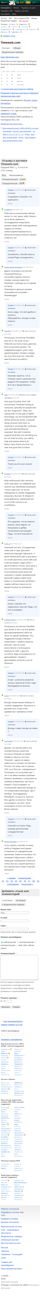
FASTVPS (14, 27)
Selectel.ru (15, 32)
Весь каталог (23, 21)
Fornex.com (4, 1139)
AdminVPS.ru (5, 1118)
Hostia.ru (4, 1060)
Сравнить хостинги (22, 11)
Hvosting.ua (4, 1093)
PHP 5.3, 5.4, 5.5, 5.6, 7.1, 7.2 (13, 134)
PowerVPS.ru (18, 1122)
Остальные (18, 1075)
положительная (26, 942)
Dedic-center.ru (5, 1191)
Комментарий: (8, 953)
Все (4, 175)
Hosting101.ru (6, 8)
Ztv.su (16, 1154)
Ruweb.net (17, 1128)
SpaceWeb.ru (18, 1060)
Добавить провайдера (11, 1039)
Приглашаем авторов (11, 1269)
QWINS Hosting (19, 1187)
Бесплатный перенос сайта (12, 141)
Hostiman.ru (5, 1062)
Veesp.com (17, 1147)
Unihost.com (18, 1197)
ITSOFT (3, 1199)
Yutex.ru (16, 1072)
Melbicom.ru (18, 1114)
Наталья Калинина (10, 841)
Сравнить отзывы (9, 1219)
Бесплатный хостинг (11, 1243)
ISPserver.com (5, 1070)
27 (29, 881)
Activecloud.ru (5, 1164)
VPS (10, 18)
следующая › (13, 884)
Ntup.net (17, 1185)
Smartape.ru (18, 1193)
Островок (7, 474)
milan (6, 395)
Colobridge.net (20, 29)
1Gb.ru (3, 1051)
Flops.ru (3, 1168)
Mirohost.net (18, 1085)
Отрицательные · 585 (12, 183)
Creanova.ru (5, 1189)
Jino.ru (3, 1072)
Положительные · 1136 (13, 179)
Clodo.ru (3, 1126)
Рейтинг (16, 8)
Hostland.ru (4, 1064)
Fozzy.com (4, 1055)
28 (33, 881)
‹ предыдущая (24, 878)
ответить (10, 203)
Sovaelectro (8, 209)
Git (34, 131)
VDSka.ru (17, 1145)
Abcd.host (4, 1182)
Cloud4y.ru (4, 1166)
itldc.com (4, 1197)
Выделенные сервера (9, 21)
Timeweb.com (18, 1064)
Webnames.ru (18, 1068)
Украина (5, 1251)
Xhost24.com (18, 1152)
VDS (3, 1230)
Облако (16, 48)
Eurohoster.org (5, 1133)
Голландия (17, 1254)
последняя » (27, 884)
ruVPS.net (17, 1126)
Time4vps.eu (18, 1139)
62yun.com (4, 1116)
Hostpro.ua (4, 1091)
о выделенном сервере (13, 904)
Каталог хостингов (10, 1222)
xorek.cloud (17, 1070)
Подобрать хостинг (10, 1212)
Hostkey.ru (4, 1150)
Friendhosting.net (6, 1087)
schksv (6, 696)
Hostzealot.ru (5, 1195)
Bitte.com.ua (5, 1082)
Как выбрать (5, 14)
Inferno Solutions (19, 1107)
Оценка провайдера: (11, 937)
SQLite (21, 137)
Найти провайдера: (10, 1031)
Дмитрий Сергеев (9, 1282)
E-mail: (4, 918)
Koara (16, 1112)
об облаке (20, 900)
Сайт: (3, 926)
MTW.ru (16, 1116)
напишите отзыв (8, 113)
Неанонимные (16, 175)
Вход (14, 14)
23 (11, 881)
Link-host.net (5, 1075)
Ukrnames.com (19, 1093)
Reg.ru (16, 1053)
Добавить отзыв (9, 36)
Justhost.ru (17, 1109)
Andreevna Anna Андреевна (13, 267)
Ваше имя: (6, 909)
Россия (4, 1247)
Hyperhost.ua (18, 1082)
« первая (11, 878)
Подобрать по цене (28, 8)
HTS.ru (3, 1066)
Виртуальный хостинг (11, 1226)
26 (25, 881)
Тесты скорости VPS (21, 18)
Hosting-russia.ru (6, 1147)
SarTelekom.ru (18, 1189)
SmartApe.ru (18, 1058)
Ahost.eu (4, 1120)
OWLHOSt (17, 1051)
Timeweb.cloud (19, 1195)
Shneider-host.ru (19, 1055)
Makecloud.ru (18, 1168)
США (3, 1258)
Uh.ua (16, 1089)
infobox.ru (17, 1166)
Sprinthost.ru (18, 1062)
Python (27, 134)
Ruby (33, 134)
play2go (16, 1120)
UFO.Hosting (18, 1143)
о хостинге (7, 900)
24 (16, 881)
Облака (34, 18)
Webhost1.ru (18, 1066)
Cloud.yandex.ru (6, 1128)
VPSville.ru (17, 1150)
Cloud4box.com (6, 1131)
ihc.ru (2, 1068)
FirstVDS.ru (4, 1137)
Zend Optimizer (30, 137)
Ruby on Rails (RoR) (10, 137)
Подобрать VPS (7, 11)
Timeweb (10, 190)
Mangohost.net (18, 1180)
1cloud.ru (4, 1109)
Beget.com (23, 24)
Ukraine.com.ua (19, 1091)
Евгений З (7, 331)
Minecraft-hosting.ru (20, 1182)
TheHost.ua (17, 1087)
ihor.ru (3, 1156)
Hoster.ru (4, 27)
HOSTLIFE (32, 29)
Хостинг (4, 18)
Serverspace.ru (19, 1133)
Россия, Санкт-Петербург (22, 131)
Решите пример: (9, 998)
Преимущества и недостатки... (12, 124)
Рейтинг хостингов (10, 1209)
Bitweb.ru (4, 32)
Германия (5, 1254)
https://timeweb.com (10, 57)
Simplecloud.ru (6, 29)
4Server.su (4, 1114)
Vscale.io (12, 24)
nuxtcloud (17, 1118)
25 (20, 881)
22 (7, 881)
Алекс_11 (7, 544)
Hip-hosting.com (6, 1145)
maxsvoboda (8, 741)
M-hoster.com (18, 1049)
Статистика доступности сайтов (17, 89)
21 (3, 881)
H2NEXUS (4, 1143)
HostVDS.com (5, 1152)
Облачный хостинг (10, 1240)
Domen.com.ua (5, 1085)
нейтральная (9, 942)
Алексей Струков (9, 620)
